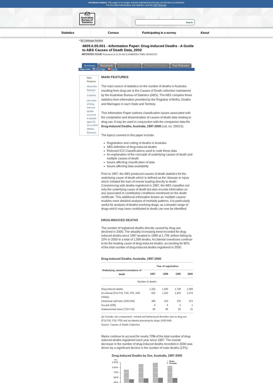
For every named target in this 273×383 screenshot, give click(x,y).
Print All (113, 69)
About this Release (92, 88)
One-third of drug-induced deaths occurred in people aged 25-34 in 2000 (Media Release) (92, 116)
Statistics (67, 32)
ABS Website (159, 5)
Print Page (100, 69)
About (204, 32)
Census (113, 32)
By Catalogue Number (92, 40)
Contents (91, 95)
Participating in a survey (159, 32)
